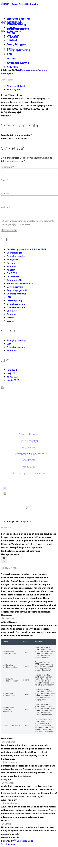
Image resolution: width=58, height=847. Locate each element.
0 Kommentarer (26, 70)
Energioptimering (16, 256)
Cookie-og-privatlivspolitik (29, 473)
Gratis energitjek (29, 441)
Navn (4, 180)
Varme (10, 317)
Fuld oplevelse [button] (9, 551)
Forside (11, 263)
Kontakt (11, 269)
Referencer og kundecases (29, 454)
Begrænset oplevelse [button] (28, 551)
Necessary (9, 618)
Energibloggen (15, 252)
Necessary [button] (7, 615)
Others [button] (5, 820)
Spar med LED (14, 280)
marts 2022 (13, 380)
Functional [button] (7, 738)
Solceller (12, 310)
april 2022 (12, 376)
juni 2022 (12, 370)
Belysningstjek (15, 286)
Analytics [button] (6, 779)
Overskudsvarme (16, 304)
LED (9, 297)
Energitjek (12, 259)
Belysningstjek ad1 (17, 290)
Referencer (13, 276)
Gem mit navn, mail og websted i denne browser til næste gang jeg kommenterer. (27, 222)
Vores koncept (29, 447)
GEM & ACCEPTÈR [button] (10, 837)
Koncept (11, 266)
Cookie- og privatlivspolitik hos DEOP (26, 249)
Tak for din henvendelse (20, 283)
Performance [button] (8, 759)
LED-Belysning (14, 300)
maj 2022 (12, 373)
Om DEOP (12, 273)
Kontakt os (29, 467)
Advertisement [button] (9, 800)
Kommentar (7, 166)
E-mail (5, 193)
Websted (5, 207)
